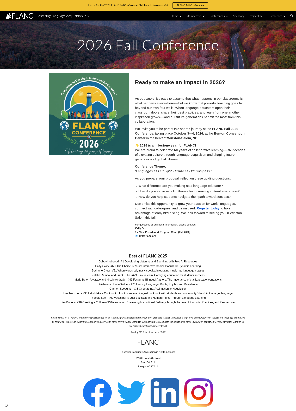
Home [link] (174, 15)
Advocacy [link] (238, 15)
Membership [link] (193, 15)
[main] (148, 44)
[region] (148, 5)
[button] (292, 16)
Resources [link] (276, 15)
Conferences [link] (217, 15)
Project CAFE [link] (257, 15)
